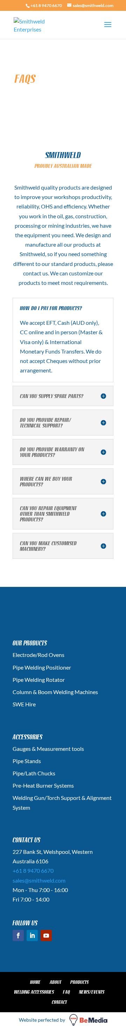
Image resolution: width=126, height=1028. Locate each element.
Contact (59, 1002)
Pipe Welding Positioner (42, 667)
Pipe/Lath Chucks (34, 773)
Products (79, 982)
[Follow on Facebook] (18, 935)
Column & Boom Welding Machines (55, 691)
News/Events (91, 992)
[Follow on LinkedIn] (32, 935)
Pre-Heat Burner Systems (43, 785)
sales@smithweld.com (39, 880)
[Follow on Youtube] (46, 935)
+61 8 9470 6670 (46, 5)
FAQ (66, 992)
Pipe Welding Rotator (39, 679)
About (55, 982)
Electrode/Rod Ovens (38, 654)
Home (35, 982)
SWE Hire (24, 704)
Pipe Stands (27, 761)
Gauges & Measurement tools (48, 748)
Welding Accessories (34, 992)
